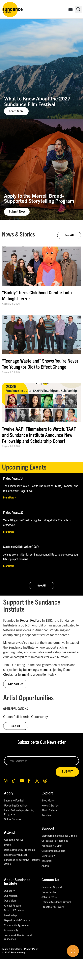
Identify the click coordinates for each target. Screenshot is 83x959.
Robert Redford (30, 620)
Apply (8, 793)
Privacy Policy (31, 948)
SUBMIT (67, 771)
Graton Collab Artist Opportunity (25, 716)
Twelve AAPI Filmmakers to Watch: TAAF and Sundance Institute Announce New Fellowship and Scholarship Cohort (39, 435)
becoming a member (37, 669)
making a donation (35, 674)
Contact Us (50, 880)
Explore (47, 793)
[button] (70, 9)
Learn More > (9, 497)
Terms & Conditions (12, 948)
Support (48, 828)
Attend (9, 832)
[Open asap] (73, 951)
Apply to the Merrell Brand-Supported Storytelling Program (39, 199)
